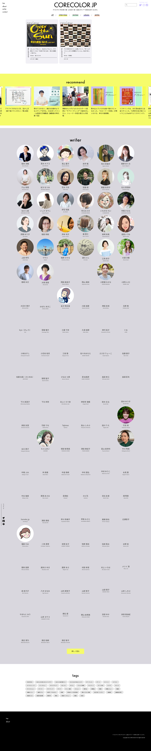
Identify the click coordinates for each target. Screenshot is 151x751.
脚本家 (49, 695)
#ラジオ (32, 59)
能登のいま (30, 695)
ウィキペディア (54, 685)
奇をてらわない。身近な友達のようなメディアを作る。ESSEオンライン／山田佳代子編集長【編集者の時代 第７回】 (47, 112)
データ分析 (101, 685)
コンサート (91, 685)
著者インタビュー (66, 695)
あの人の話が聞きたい (61, 682)
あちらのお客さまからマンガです (44, 682)
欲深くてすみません (52, 692)
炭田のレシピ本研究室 (72, 692)
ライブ (59, 689)
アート (98, 682)
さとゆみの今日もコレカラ (76, 682)
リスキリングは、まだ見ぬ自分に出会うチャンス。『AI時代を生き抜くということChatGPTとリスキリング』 (133, 110)
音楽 (82, 695)
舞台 (56, 695)
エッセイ (64, 685)
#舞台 (36, 59)
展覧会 (93, 689)
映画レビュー (109, 689)
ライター (41, 689)
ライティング (50, 689)
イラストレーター (31, 685)
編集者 (109, 692)
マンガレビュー (31, 689)
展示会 (85, 689)
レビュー (77, 689)
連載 (76, 695)
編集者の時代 (119, 692)
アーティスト (89, 682)
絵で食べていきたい (99, 692)
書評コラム (40, 692)
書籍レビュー (30, 692)
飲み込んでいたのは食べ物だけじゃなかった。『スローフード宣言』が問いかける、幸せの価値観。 (104, 110)
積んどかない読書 (86, 692)
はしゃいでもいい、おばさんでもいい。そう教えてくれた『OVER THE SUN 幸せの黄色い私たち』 (43, 51)
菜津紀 (70, 55)
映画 (100, 689)
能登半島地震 (40, 695)
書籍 (118, 689)
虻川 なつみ (38, 55)
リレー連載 (68, 689)
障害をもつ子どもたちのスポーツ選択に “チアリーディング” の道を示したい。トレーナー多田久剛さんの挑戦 (75, 112)
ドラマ (109, 685)
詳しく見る (76, 651)
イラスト (115, 682)
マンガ (117, 685)
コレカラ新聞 (81, 685)
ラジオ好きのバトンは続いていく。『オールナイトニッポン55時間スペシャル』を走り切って (77, 51)
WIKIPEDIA (30, 682)
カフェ (72, 685)
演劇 (62, 692)
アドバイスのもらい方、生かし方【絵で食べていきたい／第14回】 (17, 109)
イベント (107, 682)
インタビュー (43, 685)
